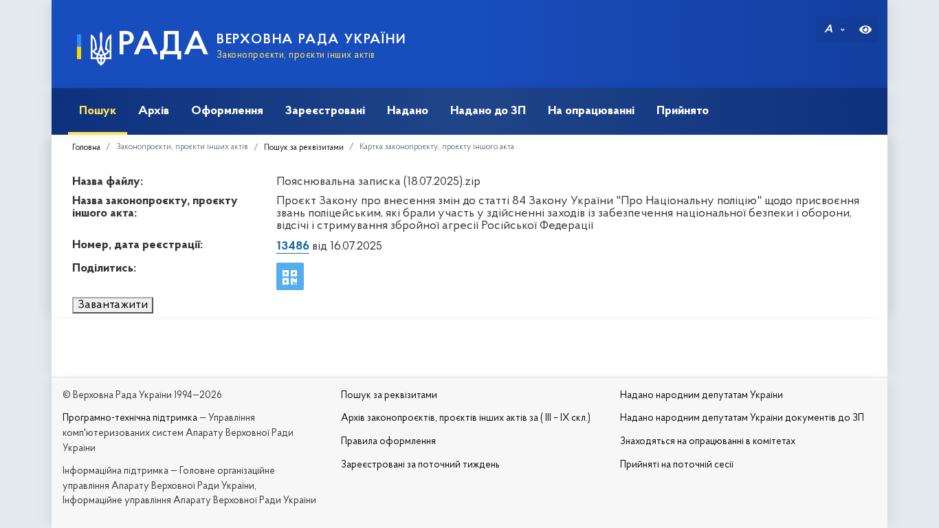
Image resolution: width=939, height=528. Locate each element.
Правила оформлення (388, 442)
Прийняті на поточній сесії (676, 465)
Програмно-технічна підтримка (130, 418)
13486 (292, 247)
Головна (86, 148)
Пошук (97, 111)
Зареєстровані (325, 111)
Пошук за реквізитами (304, 148)
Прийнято (682, 111)
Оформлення (227, 111)
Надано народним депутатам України (701, 395)
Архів (153, 111)
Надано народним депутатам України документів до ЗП (742, 418)
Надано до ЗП (488, 111)
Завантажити (113, 305)
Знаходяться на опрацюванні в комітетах (707, 442)
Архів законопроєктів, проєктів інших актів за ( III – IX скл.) (465, 418)
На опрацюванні (591, 111)
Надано (407, 111)
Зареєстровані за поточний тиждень (420, 465)
